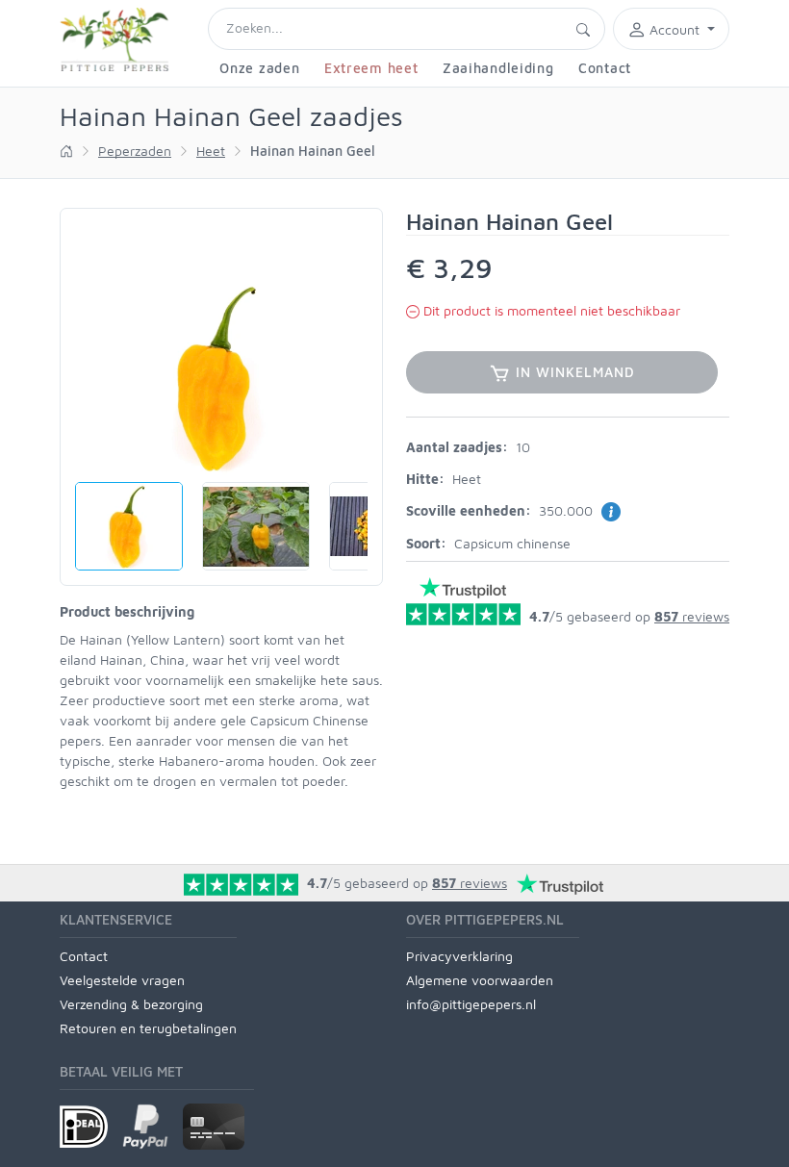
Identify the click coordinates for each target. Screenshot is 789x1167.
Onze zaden (259, 68)
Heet (210, 150)
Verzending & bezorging (131, 1004)
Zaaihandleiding (498, 68)
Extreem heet (371, 68)
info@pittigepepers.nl (471, 1004)
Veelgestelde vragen (122, 980)
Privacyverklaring (459, 956)
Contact (604, 68)
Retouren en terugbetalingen (148, 1028)
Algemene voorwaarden (479, 980)
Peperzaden (134, 150)
